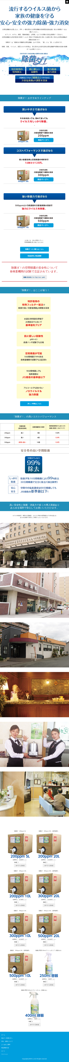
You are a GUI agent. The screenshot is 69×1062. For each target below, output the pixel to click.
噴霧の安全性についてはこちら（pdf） (34, 277)
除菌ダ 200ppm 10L (20, 871)
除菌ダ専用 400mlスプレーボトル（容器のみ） (34, 990)
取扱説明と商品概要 (34, 256)
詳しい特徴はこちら (34, 404)
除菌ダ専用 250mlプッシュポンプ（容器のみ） (49, 950)
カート (3, 1051)
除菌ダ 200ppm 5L (20, 831)
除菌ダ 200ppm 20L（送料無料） (49, 831)
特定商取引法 (5, 1047)
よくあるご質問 (5, 1044)
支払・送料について (7, 1041)
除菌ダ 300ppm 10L (20, 910)
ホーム (3, 1035)
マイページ (4, 1054)
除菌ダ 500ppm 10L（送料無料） (20, 950)
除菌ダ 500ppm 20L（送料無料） (49, 910)
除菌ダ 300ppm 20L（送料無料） (49, 871)
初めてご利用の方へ (7, 1038)
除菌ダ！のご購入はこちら (34, 249)
